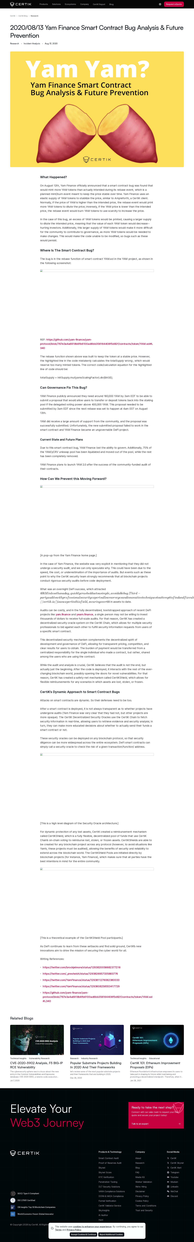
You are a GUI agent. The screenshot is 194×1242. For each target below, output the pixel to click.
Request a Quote (174, 4)
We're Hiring (140, 1186)
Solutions (56, 4)
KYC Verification (106, 1177)
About (138, 1158)
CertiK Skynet (177, 1163)
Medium (174, 1182)
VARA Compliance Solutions (112, 1191)
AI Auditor (103, 1215)
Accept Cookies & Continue (83, 1234)
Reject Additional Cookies (111, 1234)
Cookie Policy (142, 1201)
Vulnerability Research (39, 1058)
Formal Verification (107, 1201)
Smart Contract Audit (109, 1158)
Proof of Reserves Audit (110, 1163)
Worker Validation (143, 1182)
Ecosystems (70, 4)
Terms (58, 1229)
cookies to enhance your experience (92, 1226)
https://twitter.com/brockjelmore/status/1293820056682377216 (81, 967)
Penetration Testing (108, 1182)
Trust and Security (144, 1210)
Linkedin (174, 1186)
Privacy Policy (142, 1196)
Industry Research (89, 1058)
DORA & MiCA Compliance (111, 1196)
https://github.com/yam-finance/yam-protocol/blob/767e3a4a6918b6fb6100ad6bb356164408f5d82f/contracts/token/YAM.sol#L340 (96, 344)
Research (34, 16)
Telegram (175, 1172)
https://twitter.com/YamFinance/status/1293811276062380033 (81, 980)
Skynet (102, 1167)
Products (44, 4)
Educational (154, 1058)
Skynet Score (105, 1172)
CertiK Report (99, 4)
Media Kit (140, 1177)
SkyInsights (104, 1210)
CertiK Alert (176, 1167)
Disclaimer (140, 1191)
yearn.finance (85, 614)
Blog (111, 4)
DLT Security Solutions (109, 1186)
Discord (174, 1196)
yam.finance (63, 614)
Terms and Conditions (145, 1205)
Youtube (174, 1177)
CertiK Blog (23, 16)
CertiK (12, 16)
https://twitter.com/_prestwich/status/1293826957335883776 (80, 973)
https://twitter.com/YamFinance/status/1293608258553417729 (81, 986)
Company (84, 4)
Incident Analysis (32, 43)
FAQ (137, 1172)
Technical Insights (18, 1058)
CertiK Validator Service (110, 1205)
